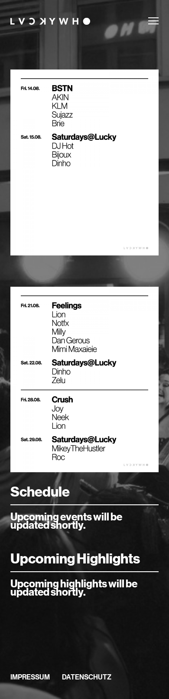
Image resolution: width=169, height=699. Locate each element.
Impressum (30, 677)
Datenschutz (86, 677)
